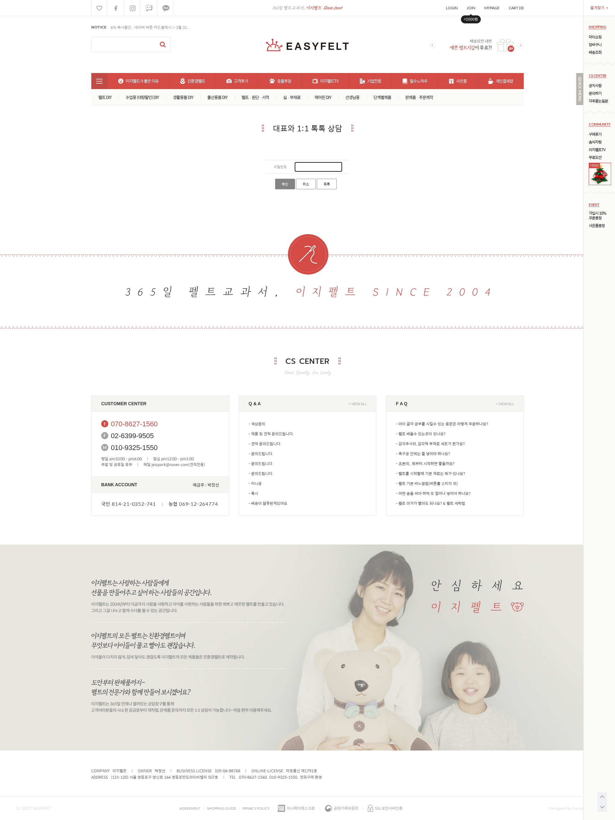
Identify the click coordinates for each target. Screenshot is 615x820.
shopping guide (221, 808)
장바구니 (595, 44)
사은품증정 (597, 225)
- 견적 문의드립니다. (265, 444)
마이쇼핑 (595, 37)
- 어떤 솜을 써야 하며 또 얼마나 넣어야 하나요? (433, 493)
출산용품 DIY (217, 97)
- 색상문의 (257, 424)
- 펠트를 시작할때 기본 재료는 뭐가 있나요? (430, 473)
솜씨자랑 (595, 142)
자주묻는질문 (598, 101)
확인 (285, 184)
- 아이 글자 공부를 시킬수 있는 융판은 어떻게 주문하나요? (442, 424)
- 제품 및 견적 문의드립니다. (271, 434)
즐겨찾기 (599, 8)
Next (520, 45)
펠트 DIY (104, 97)
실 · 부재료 (291, 97)
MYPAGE (492, 7)
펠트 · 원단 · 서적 (255, 97)
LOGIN (452, 7)
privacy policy (256, 808)
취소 (306, 184)
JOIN (471, 7)
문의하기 (595, 93)
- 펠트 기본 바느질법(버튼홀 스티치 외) (427, 483)
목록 (327, 184)
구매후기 (595, 134)
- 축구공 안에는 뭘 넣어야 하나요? (423, 453)
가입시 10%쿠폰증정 (597, 215)
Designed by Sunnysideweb (574, 808)
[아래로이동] (602, 807)
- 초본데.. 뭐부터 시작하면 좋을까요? (425, 463)
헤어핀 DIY (323, 97)
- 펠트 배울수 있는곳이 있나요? (421, 434)
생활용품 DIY (183, 97)
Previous (432, 45)
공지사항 (595, 85)
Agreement (190, 808)
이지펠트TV (597, 149)
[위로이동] (602, 797)
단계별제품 (382, 97)
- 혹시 (253, 493)
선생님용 (352, 97)
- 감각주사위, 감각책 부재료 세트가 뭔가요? (430, 444)
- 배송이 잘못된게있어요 (268, 503)
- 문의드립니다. (261, 453)
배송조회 (595, 52)
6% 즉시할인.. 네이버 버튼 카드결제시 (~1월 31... (150, 27)
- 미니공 (255, 483)
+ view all (357, 404)
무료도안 (595, 157)
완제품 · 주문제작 (419, 97)
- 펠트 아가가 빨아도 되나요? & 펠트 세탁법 (430, 503)
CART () (516, 7)
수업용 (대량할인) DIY (142, 97)
